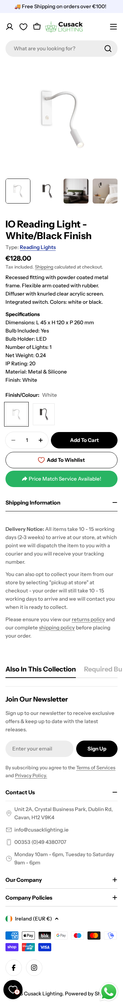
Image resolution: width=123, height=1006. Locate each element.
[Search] (108, 48)
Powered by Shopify (89, 993)
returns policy (88, 619)
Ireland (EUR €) (33, 918)
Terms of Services (95, 768)
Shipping (44, 267)
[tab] (40, 671)
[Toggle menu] (113, 27)
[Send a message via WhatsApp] (109, 992)
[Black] (44, 414)
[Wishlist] (23, 26)
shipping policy (57, 627)
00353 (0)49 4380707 (40, 842)
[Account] (9, 27)
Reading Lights (38, 247)
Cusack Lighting (43, 993)
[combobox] (61, 48)
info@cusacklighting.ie (41, 829)
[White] (16, 414)
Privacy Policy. (31, 775)
